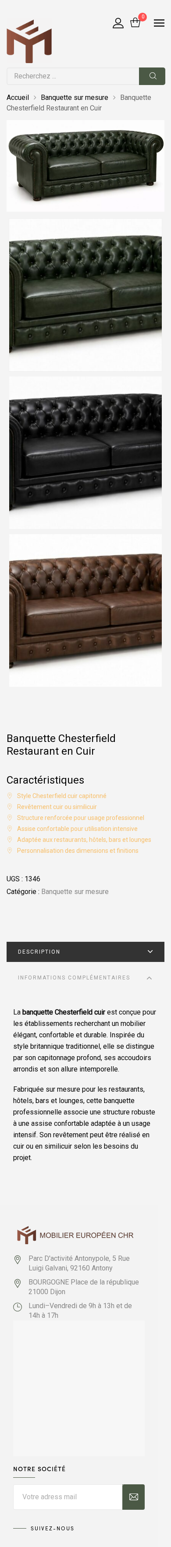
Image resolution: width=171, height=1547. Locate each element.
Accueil (18, 97)
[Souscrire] (133, 1497)
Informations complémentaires (74, 978)
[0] (135, 23)
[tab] (85, 952)
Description (39, 952)
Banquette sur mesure (74, 97)
